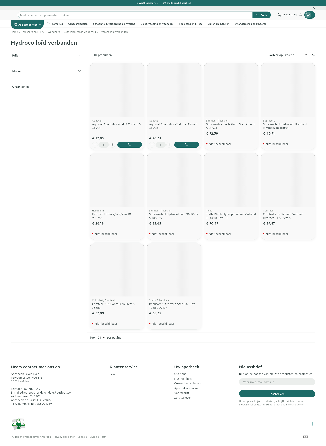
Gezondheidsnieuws (187, 383)
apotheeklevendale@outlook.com (51, 392)
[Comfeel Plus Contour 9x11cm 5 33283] (117, 270)
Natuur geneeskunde (33, 91)
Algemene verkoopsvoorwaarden (31, 436)
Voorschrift (181, 393)
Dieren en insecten (33, 110)
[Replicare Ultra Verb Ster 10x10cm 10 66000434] (174, 270)
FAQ (112, 374)
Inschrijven (277, 394)
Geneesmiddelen (33, 119)
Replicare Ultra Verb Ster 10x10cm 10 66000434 (172, 306)
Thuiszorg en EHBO (33, 100)
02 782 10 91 (33, 389)
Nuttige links (183, 378)
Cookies (82, 436)
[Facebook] (312, 423)
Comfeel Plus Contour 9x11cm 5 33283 (113, 306)
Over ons (180, 374)
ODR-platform (97, 436)
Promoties (20, 32)
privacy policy (295, 404)
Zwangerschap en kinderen (33, 71)
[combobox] (135, 15)
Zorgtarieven (183, 397)
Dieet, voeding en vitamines (33, 58)
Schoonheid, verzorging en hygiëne (33, 44)
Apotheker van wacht (188, 388)
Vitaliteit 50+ (33, 81)
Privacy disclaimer (64, 436)
